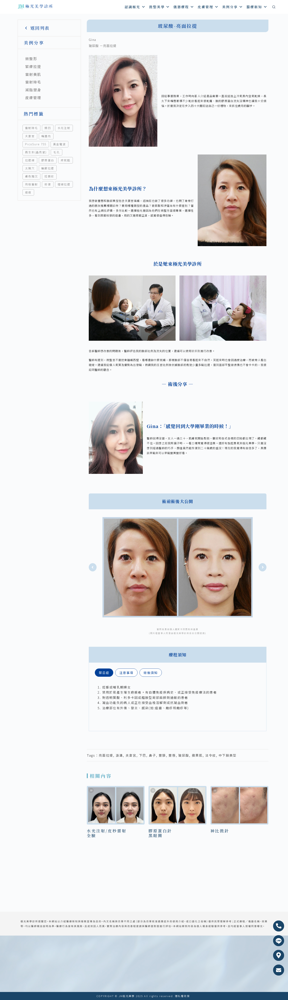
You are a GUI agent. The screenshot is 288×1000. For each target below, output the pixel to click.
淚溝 (119, 755)
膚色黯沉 (31, 176)
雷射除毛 (33, 81)
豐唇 (172, 755)
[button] (93, 567)
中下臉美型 (228, 755)
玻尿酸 (196, 351)
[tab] (104, 672)
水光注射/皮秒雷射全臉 (107, 833)
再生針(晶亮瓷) (36, 152)
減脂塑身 (33, 89)
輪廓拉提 (47, 168)
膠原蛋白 (47, 160)
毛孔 (56, 152)
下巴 (142, 755)
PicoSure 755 (35, 144)
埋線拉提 (64, 184)
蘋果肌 (197, 755)
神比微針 (219, 831)
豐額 (162, 755)
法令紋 (210, 755)
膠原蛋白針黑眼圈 (160, 833)
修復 (47, 184)
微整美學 (157, 6)
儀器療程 (181, 6)
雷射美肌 (33, 74)
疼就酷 (65, 160)
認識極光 (132, 6)
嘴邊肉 (46, 136)
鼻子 (152, 755)
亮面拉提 (106, 755)
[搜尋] (273, 6)
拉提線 (30, 160)
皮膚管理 (205, 6)
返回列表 (39, 28)
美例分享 (230, 6)
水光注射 (64, 128)
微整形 (31, 58)
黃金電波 (59, 144)
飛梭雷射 (31, 184)
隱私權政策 (182, 996)
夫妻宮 (30, 136)
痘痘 (28, 192)
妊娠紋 (49, 176)
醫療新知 (254, 6)
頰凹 (47, 128)
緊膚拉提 (33, 66)
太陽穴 (30, 168)
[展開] (64, 59)
